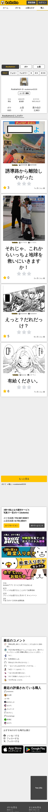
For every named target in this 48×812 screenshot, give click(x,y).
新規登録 (31, 2)
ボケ (26, 67)
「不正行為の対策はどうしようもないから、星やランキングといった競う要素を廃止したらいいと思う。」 (25, 651)
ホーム (5, 8)
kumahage (10, 716)
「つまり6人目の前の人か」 (16, 673)
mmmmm (10, 691)
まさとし (10, 712)
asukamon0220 (20, 484)
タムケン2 (10, 709)
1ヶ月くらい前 (39, 188)
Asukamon (10, 67)
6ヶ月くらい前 (39, 337)
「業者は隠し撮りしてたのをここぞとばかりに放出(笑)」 (24, 645)
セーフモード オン (11, 525)
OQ (8, 699)
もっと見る (24, 479)
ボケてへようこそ (37, 525)
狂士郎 (9, 695)
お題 (39, 67)
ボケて (4, 484)
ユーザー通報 (24, 93)
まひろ (9, 705)
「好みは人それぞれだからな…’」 (18, 662)
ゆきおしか (11, 702)
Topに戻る (38, 788)
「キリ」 (10, 655)
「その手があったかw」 (15, 680)
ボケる (18, 8)
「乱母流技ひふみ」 (14, 659)
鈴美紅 (9, 719)
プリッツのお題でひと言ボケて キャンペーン (20, 594)
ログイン (42, 2)
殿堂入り (10, 810)
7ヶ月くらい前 (39, 392)
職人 (42, 8)
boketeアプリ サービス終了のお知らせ (17, 584)
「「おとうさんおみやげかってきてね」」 (21, 666)
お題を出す (30, 8)
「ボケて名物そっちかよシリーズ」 (19, 676)
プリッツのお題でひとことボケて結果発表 (19, 589)
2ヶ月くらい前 (39, 278)
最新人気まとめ (34, 810)
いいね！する (12, 735)
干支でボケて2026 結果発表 (13, 599)
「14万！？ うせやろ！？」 (16, 669)
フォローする (12, 738)
